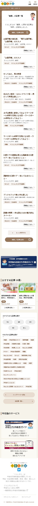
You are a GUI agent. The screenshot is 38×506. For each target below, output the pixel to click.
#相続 (5, 340)
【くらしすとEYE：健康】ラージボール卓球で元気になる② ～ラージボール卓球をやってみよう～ (19, 121)
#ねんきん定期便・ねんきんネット (13, 386)
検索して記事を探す (18, 32)
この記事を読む (8, 307)
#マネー (6, 351)
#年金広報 (28, 386)
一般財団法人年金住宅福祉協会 (15, 490)
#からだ (7, 47)
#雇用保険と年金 (26, 355)
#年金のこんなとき (9, 382)
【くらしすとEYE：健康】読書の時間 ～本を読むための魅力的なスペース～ (19, 198)
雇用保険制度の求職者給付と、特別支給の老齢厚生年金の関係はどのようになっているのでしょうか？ (8, 297)
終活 (30, 322)
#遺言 (30, 363)
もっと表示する (21, 232)
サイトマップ (26, 497)
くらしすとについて (11, 485)
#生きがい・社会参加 (11, 83)
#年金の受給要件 (15, 351)
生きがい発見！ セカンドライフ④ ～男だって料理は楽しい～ (19, 95)
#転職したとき (16, 347)
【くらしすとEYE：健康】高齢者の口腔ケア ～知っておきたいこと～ (19, 161)
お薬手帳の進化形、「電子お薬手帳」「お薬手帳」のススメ (18, 40)
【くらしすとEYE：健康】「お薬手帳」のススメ (17, 44)
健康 (19, 322)
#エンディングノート (10, 375)
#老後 (24, 363)
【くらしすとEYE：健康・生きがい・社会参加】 (17, 99)
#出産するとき (8, 371)
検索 (30, 4)
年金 (3, 301)
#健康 (32, 340)
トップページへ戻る (19, 394)
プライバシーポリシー (11, 497)
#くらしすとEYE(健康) (17, 47)
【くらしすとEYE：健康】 (11, 60)
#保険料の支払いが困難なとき (12, 363)
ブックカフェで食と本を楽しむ (16, 195)
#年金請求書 (7, 359)
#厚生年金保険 (23, 359)
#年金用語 (6, 344)
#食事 (14, 359)
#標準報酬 (25, 340)
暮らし (24, 327)
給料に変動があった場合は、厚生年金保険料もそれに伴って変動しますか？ (26, 297)
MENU (35, 4)
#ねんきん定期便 (27, 347)
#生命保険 (6, 347)
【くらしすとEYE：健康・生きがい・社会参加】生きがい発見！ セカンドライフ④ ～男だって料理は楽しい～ (19, 78)
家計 (13, 327)
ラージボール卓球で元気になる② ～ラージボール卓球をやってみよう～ (19, 137)
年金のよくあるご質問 (11, 488)
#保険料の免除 (16, 344)
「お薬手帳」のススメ (12, 58)
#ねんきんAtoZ (5, 304)
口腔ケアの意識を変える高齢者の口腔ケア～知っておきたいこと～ (18, 156)
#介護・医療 (25, 344)
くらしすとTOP (5, 8)
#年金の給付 (17, 371)
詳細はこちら (28, 50)
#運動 (6, 125)
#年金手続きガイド (14, 340)
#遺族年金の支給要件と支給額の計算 (14, 367)
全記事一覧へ (19, 401)
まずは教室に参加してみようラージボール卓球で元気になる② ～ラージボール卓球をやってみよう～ (19, 115)
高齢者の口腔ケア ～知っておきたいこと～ (19, 177)
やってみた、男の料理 (12, 74)
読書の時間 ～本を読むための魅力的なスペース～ (19, 214)
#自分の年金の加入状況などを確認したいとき (17, 378)
